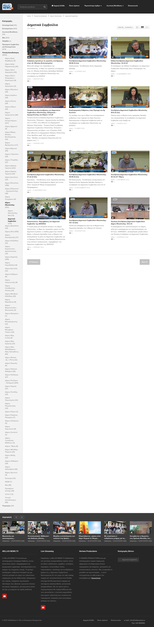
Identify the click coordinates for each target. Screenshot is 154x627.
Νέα (4, 38)
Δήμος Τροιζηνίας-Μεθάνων (9, 440)
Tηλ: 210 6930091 (138, 623)
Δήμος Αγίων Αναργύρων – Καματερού (10, 78)
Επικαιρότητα (7, 28)
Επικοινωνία (133, 6)
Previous (34, 262)
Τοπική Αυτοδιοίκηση (10, 52)
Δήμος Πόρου (10, 412)
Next (144, 262)
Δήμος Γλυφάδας (11, 160)
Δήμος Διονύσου (11, 177)
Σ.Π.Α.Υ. (8, 494)
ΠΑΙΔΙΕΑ (5, 41)
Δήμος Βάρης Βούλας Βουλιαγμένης (10, 134)
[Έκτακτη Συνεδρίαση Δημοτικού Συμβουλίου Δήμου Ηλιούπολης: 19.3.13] (130, 208)
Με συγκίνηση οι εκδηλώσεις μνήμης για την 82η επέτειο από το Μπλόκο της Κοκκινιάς (115, 537)
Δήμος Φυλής (10, 455)
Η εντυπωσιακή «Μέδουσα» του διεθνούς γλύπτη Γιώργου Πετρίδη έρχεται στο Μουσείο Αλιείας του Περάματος (38, 537)
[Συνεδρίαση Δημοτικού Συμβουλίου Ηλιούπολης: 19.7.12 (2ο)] (88, 207)
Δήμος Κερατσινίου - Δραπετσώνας (10, 249)
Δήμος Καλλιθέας (11, 241)
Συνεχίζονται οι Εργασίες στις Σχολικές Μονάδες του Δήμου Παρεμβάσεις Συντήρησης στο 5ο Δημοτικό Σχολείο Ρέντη (140, 537)
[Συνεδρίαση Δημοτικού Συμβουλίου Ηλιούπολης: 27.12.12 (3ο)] (46, 161)
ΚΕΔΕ (7, 482)
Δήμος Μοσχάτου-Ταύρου (9, 329)
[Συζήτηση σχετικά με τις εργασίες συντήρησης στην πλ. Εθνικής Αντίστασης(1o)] (46, 47)
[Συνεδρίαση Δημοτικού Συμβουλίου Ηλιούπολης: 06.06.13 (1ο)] (88, 47)
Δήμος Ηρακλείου (12, 226)
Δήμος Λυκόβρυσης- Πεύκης (10, 288)
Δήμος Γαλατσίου (11, 154)
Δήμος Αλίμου (10, 107)
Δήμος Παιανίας (11, 363)
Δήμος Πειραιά (10, 386)
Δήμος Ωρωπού (11, 472)
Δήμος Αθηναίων (11, 89)
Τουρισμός (6, 506)
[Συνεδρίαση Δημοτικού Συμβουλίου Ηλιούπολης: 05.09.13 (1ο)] (88, 161)
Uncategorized (8, 25)
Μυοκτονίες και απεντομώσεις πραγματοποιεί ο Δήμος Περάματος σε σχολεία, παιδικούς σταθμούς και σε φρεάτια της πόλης (12, 537)
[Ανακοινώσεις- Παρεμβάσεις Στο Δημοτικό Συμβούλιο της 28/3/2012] (46, 208)
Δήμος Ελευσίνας (11, 183)
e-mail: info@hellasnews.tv (134, 620)
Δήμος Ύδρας (10, 446)
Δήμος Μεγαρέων (11, 313)
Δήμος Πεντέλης (11, 392)
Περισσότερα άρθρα (92, 6)
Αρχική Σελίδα (59, 6)
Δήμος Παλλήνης (11, 375)
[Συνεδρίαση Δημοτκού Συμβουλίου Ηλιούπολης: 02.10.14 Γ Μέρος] (130, 161)
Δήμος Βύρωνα (11, 148)
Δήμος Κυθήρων (11, 274)
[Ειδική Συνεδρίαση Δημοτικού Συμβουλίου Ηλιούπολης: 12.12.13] (130, 47)
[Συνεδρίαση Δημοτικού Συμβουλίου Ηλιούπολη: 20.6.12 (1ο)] (130, 97)
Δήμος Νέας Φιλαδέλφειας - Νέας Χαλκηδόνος (12, 349)
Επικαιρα (9, 478)
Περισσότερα (95, 578)
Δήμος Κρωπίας (11, 268)
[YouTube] (4, 596)
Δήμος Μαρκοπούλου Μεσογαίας (10, 307)
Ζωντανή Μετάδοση (114, 6)
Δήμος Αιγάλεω (11, 95)
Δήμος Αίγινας (10, 101)
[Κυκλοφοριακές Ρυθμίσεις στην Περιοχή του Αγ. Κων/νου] (88, 97)
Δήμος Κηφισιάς (11, 257)
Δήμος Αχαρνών (11, 126)
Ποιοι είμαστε (74, 6)
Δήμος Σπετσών (11, 432)
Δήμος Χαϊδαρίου (11, 461)
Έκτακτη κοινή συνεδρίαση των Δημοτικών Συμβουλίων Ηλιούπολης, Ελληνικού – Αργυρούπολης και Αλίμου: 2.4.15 (43, 112)
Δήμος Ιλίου (10, 231)
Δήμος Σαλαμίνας (11, 421)
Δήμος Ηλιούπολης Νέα (12, 213)
